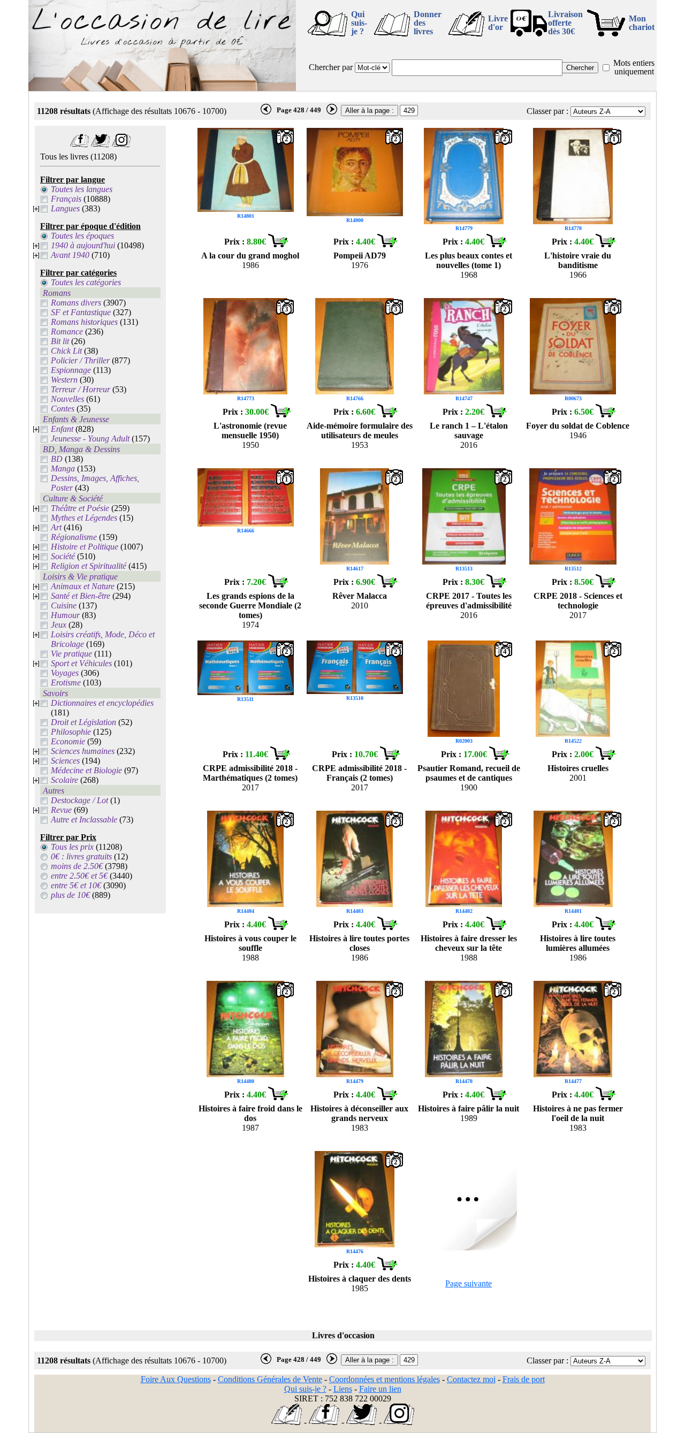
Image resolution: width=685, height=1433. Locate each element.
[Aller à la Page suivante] (469, 1247)
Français (66, 198)
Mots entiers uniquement (633, 67)
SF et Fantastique (81, 312)
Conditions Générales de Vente (270, 1379)
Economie (68, 741)
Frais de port (524, 1379)
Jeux (58, 624)
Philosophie (71, 731)
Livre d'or (498, 23)
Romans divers (76, 302)
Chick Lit (66, 350)
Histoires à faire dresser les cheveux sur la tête (469, 943)
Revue (61, 809)
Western (64, 379)
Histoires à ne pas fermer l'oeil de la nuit (578, 1113)
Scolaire (64, 779)
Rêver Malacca (359, 595)
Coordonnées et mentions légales (384, 1379)
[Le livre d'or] (286, 1422)
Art (56, 527)
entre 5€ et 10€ (76, 885)
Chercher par (331, 67)
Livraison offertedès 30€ (565, 23)
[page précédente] (266, 112)
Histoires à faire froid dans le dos (250, 1113)
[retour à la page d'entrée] (162, 88)
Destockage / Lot (79, 800)
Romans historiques (84, 321)
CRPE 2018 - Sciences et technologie (578, 600)
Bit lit (60, 341)
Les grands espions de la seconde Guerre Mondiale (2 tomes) (250, 605)
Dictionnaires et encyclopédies (102, 702)
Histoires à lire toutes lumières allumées (577, 943)
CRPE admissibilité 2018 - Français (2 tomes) (359, 773)
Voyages (65, 672)
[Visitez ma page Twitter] (100, 144)
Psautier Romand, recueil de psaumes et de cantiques (468, 773)
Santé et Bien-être (80, 595)
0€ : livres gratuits (81, 856)
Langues (65, 208)
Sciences (65, 760)
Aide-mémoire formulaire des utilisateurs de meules (360, 430)
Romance (67, 331)
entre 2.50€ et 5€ (79, 875)
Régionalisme (74, 537)
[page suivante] (331, 112)
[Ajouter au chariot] (277, 244)
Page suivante (468, 1283)
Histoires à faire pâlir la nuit (468, 1108)
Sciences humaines (83, 751)
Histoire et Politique (84, 546)
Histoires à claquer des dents (359, 1278)
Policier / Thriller (80, 360)
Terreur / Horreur (80, 389)
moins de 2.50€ (77, 866)
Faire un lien (380, 1388)
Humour (65, 615)
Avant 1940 (70, 255)
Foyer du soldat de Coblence (577, 425)
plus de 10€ (70, 895)
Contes (62, 408)
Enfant (62, 428)
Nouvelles (67, 398)
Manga (63, 468)
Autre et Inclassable (84, 819)
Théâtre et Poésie (80, 508)
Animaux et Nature (83, 586)
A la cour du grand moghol (250, 255)
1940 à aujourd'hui (83, 245)
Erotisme (66, 682)
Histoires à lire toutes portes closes (359, 943)
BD (57, 458)
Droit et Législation (83, 722)
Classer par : (547, 111)
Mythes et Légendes (84, 517)
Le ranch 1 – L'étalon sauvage (469, 430)
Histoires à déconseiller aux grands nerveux (359, 1113)
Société (63, 556)
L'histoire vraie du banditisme (577, 260)
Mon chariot (641, 23)
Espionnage (71, 370)
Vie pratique (71, 653)
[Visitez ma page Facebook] (79, 144)
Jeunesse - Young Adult (90, 438)
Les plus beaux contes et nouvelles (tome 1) (468, 260)
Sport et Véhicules (81, 663)
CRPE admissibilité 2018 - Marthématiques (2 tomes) (250, 773)
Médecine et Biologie (86, 770)
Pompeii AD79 (359, 255)
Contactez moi (471, 1379)
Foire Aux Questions (176, 1379)
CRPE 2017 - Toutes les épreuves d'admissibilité (469, 600)
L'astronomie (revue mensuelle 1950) (250, 430)
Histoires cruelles (577, 768)
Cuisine (64, 605)
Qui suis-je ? (359, 23)
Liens (342, 1388)
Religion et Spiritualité (88, 565)
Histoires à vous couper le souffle (250, 943)
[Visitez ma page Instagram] (121, 144)
